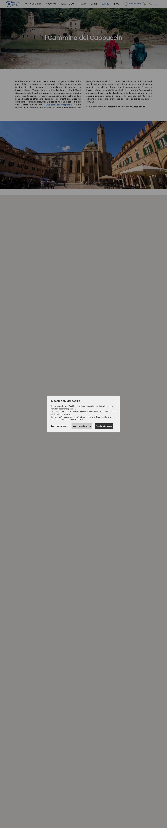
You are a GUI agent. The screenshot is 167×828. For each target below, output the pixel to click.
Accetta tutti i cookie (104, 426)
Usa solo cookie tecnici (82, 426)
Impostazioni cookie (59, 426)
